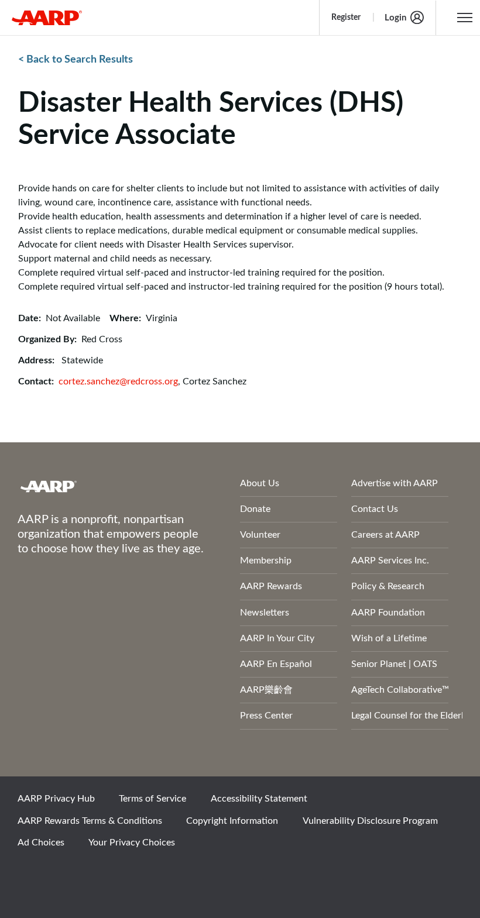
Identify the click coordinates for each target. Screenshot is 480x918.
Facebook (32, 874)
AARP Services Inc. (390, 560)
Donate (255, 509)
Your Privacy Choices (131, 842)
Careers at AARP (385, 534)
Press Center (266, 715)
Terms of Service (152, 798)
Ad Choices (41, 842)
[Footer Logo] (97, 486)
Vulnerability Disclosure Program (370, 821)
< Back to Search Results (75, 59)
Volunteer (260, 534)
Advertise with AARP (394, 483)
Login (395, 17)
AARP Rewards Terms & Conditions (90, 821)
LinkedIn (151, 874)
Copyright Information (232, 821)
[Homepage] (47, 17)
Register (346, 17)
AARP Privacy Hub (56, 798)
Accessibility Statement (259, 798)
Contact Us (374, 509)
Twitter (72, 874)
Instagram (111, 874)
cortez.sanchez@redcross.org (118, 381)
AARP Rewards (271, 586)
